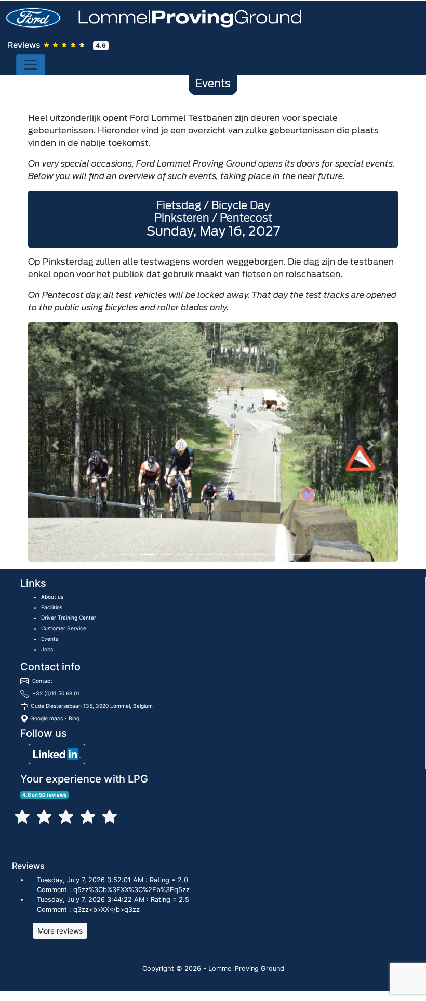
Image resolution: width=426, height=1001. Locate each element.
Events (49, 639)
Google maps (46, 718)
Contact (42, 681)
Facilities (51, 607)
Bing (74, 718)
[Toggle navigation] (30, 64)
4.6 (101, 46)
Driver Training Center (68, 617)
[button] (56, 445)
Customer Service (63, 628)
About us (52, 597)
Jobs (47, 649)
